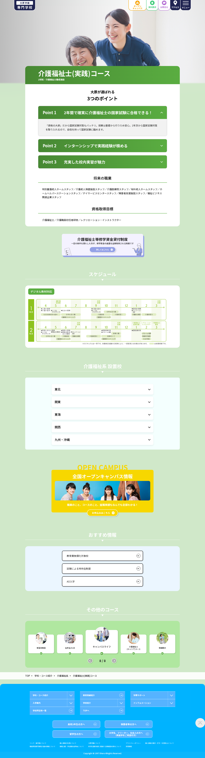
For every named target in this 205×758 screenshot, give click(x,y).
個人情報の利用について (68, 743)
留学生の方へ (76, 733)
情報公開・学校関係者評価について (72, 746)
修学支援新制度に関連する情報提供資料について (104, 746)
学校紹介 (87, 702)
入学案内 (37, 702)
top (27, 675)
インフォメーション (142, 702)
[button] (90, 660)
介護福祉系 (62, 675)
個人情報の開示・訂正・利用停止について (159, 743)
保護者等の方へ (129, 724)
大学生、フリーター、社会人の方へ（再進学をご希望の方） (126, 734)
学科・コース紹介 (43, 675)
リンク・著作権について (38, 743)
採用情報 (129, 746)
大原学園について (94, 743)
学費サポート (139, 695)
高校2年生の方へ (76, 724)
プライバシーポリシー (133, 743)
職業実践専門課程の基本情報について (42, 746)
